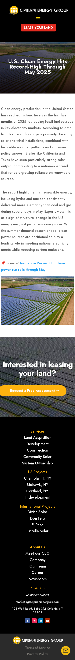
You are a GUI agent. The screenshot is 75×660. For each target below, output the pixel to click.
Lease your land (38, 27)
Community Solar (37, 456)
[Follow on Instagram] (34, 620)
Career (38, 572)
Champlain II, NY (37, 478)
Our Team (37, 566)
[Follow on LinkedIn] (40, 620)
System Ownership (37, 463)
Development (37, 444)
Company (38, 560)
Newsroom (38, 579)
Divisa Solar (37, 512)
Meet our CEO (37, 553)
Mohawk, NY (37, 484)
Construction (37, 450)
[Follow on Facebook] (27, 620)
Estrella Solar (37, 531)
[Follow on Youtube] (47, 620)
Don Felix (37, 518)
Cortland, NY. (37, 491)
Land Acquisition (37, 437)
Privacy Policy (37, 654)
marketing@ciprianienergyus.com (38, 602)
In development (37, 497)
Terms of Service (37, 647)
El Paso (38, 525)
